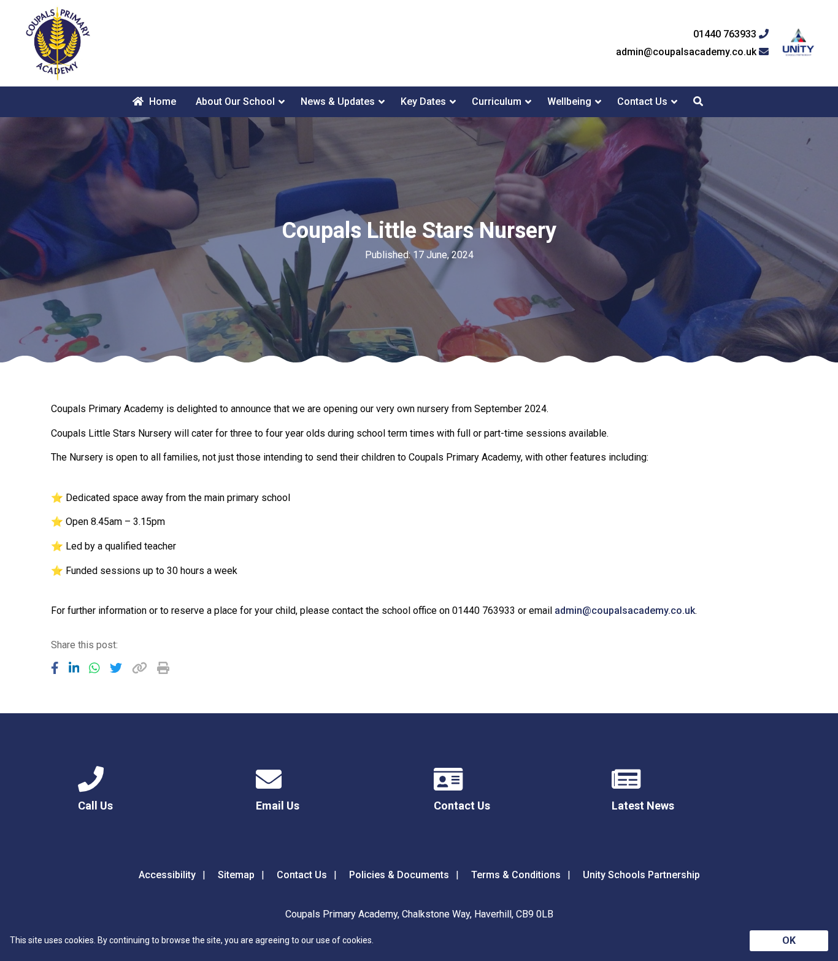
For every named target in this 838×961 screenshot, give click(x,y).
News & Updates (338, 101)
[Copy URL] (139, 668)
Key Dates (423, 101)
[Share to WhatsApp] (94, 668)
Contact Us (642, 101)
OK (789, 940)
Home (161, 101)
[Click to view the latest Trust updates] (798, 43)
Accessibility (167, 875)
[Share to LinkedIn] (74, 668)
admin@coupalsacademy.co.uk (687, 52)
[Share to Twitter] (116, 668)
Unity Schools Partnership (641, 875)
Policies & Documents (399, 875)
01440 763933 (726, 34)
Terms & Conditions (516, 875)
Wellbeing (569, 101)
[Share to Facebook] (55, 668)
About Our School (235, 101)
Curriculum (496, 101)
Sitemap (236, 875)
